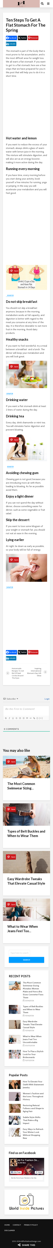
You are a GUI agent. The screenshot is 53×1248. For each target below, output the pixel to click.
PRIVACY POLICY (31, 1225)
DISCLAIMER (9, 1230)
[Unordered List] (23, 718)
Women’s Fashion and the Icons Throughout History (33, 1096)
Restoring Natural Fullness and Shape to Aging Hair (33, 1108)
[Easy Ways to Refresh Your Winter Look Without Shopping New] (15, 1132)
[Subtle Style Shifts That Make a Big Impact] (15, 1120)
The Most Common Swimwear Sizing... (21, 786)
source (10, 295)
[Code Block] (30, 718)
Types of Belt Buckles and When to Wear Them (26, 833)
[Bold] (6, 718)
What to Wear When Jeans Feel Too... (22, 928)
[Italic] (9, 718)
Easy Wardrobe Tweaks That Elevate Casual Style (26, 881)
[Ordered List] (20, 718)
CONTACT (17, 1225)
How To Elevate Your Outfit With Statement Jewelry (33, 1084)
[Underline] (13, 718)
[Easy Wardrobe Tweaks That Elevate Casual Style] (15, 1024)
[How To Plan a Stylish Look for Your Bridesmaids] (15, 1054)
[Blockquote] (27, 718)
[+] (41, 718)
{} (38, 718)
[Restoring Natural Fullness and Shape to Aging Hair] (15, 1108)
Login (47, 698)
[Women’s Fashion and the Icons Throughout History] (15, 1096)
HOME (7, 1225)
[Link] (34, 718)
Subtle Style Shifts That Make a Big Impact (31, 1120)
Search (26, 960)
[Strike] (16, 718)
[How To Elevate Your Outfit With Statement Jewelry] (15, 1084)
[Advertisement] (26, 107)
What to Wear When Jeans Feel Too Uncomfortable (32, 1039)
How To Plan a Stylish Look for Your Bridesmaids (33, 1054)
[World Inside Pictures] (26, 1201)
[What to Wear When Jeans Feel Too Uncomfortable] (15, 1039)
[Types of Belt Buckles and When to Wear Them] (15, 1009)
